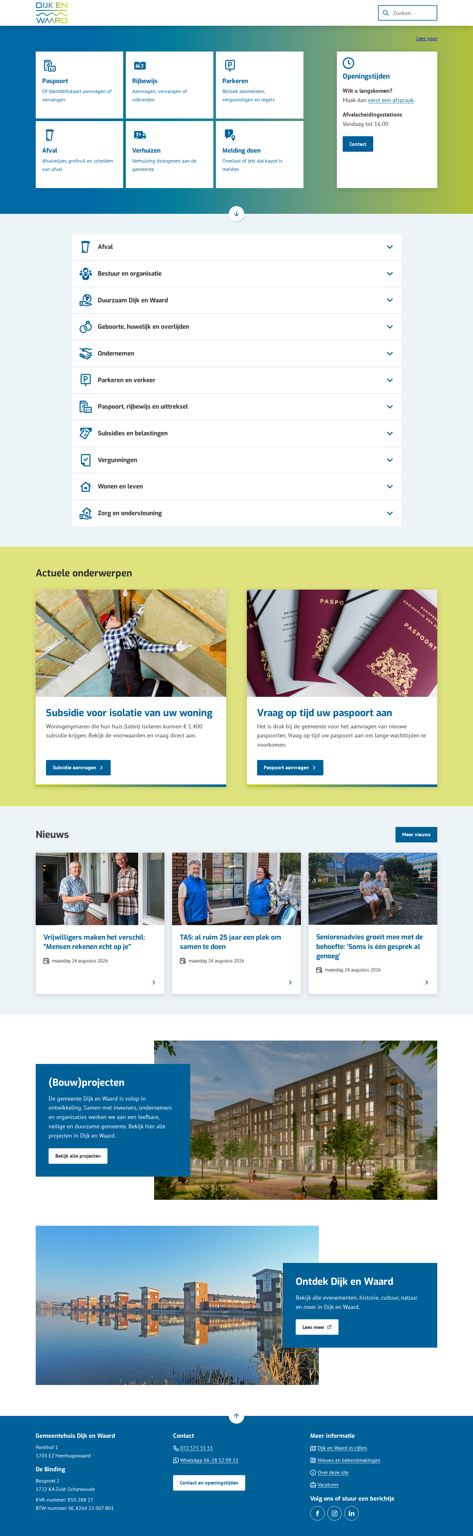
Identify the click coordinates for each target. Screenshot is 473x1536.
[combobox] (407, 13)
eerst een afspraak (391, 100)
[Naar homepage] (56, 13)
